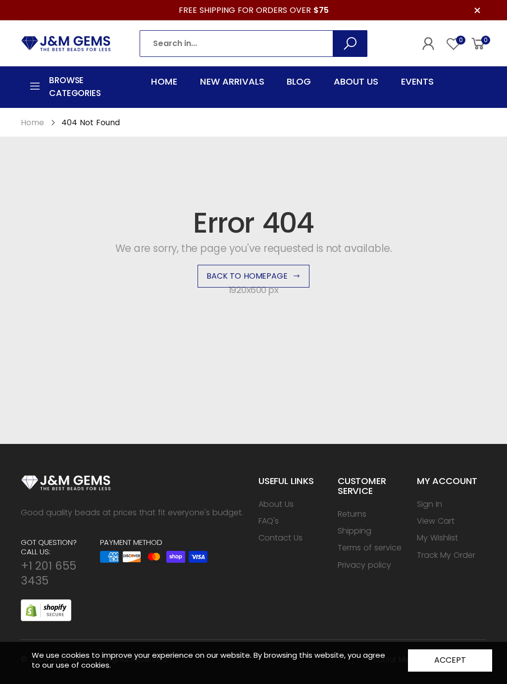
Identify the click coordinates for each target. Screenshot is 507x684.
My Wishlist (437, 537)
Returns (352, 514)
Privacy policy (364, 565)
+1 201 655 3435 (48, 573)
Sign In (429, 504)
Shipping (354, 531)
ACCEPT (449, 660)
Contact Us (280, 537)
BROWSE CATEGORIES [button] (75, 86)
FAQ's (268, 521)
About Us (276, 504)
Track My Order (446, 555)
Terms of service (370, 547)
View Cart (436, 521)
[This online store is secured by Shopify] (46, 609)
